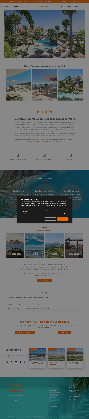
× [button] (70, 197)
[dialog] (44, 209)
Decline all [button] (50, 219)
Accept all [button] (63, 219)
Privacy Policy (28, 207)
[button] (25, 219)
